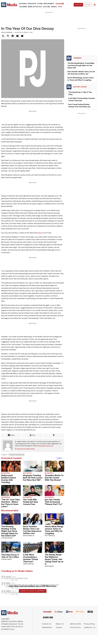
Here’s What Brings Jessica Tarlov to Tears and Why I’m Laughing (54, 530)
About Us (60, 624)
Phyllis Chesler (6, 32)
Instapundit (49, 3)
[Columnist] (8, 445)
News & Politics (35, 7)
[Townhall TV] (60, 3)
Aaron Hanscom (28, 564)
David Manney (49, 566)
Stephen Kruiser (6, 538)
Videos (54, 7)
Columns (23, 7)
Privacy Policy (89, 624)
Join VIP (78, 5)
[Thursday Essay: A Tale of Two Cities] (11, 547)
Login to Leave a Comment (32, 591)
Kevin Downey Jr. (28, 535)
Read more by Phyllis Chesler (26, 449)
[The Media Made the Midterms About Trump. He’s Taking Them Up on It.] (54, 547)
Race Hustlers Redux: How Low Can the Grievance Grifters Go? (32, 530)
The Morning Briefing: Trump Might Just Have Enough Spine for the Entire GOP (9, 531)
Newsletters (47, 627)
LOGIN (87, 5)
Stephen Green (6, 559)
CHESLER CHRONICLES (16, 454)
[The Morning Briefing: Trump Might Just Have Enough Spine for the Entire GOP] (11, 519)
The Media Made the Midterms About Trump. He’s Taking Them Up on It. (54, 559)
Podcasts (32, 3)
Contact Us (46, 624)
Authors (23, 3)
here (40, 233)
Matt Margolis (50, 535)
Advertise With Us (76, 624)
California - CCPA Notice (90, 627)
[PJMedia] (9, 4)
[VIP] (60, 6)
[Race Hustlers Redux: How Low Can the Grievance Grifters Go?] (32, 519)
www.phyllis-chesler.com (45, 446)
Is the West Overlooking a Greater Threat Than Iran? (30, 558)
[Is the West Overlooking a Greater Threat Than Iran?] (32, 547)
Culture (46, 7)
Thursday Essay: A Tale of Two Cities (10, 555)
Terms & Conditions (76, 627)
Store (40, 3)
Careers (59, 627)
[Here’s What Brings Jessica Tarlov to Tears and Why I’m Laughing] (54, 519)
